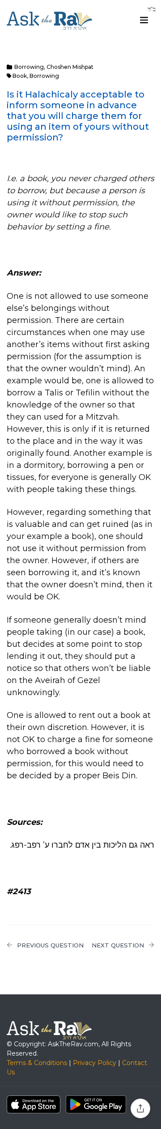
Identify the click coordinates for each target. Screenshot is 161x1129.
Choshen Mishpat (70, 67)
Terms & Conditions (37, 1063)
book (20, 75)
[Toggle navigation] (144, 20)
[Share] (140, 1108)
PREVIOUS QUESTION (50, 945)
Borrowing (29, 67)
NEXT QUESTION (118, 945)
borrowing (44, 75)
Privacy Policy (94, 1063)
